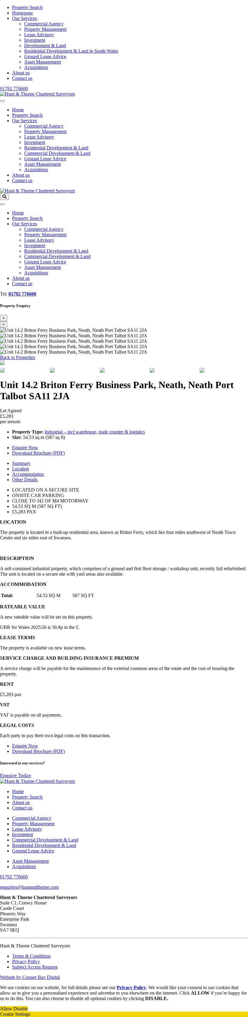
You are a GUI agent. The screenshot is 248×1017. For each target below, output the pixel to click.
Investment (34, 40)
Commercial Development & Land (57, 153)
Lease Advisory (39, 34)
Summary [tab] (21, 463)
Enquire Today (15, 775)
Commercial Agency (44, 23)
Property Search (27, 7)
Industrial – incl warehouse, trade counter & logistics (95, 431)
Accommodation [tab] (28, 474)
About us (21, 72)
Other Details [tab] (25, 479)
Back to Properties (17, 357)
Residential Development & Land (56, 147)
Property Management (45, 29)
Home (18, 109)
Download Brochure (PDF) (38, 453)
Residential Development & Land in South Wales (71, 51)
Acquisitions (36, 67)
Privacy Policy (26, 961)
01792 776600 (14, 88)
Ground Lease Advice (45, 56)
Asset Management (42, 61)
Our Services (24, 18)
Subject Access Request (34, 967)
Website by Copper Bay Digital (30, 977)
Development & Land (45, 45)
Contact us (22, 78)
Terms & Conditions (31, 956)
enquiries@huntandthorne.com (29, 887)
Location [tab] (20, 468)
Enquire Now (25, 447)
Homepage (22, 12)
